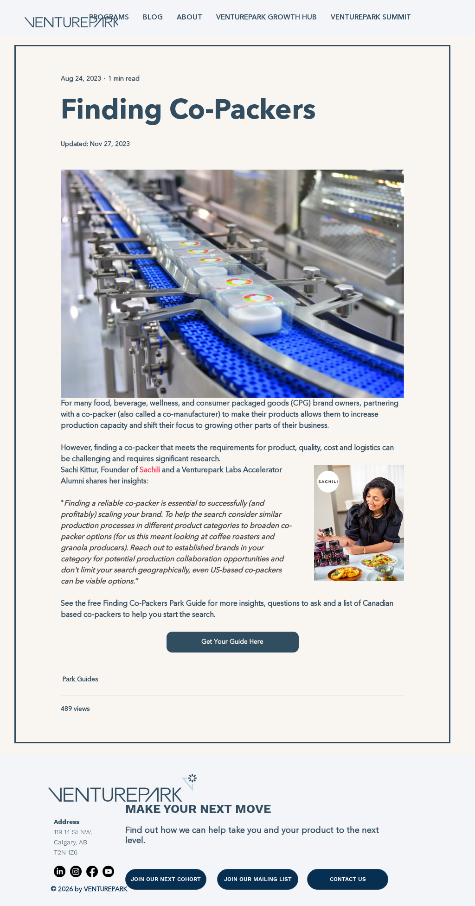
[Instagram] (76, 871)
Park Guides (80, 679)
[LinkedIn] (59, 871)
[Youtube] (108, 871)
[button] (109, 17)
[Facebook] (92, 871)
